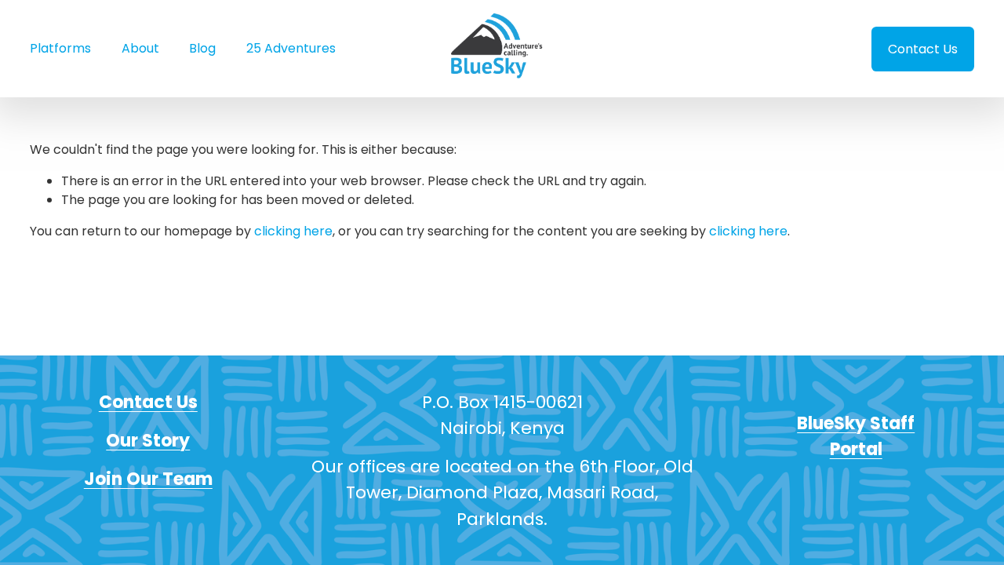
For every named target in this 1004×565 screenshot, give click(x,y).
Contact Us (923, 49)
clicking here (293, 231)
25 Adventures (291, 48)
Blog (202, 48)
